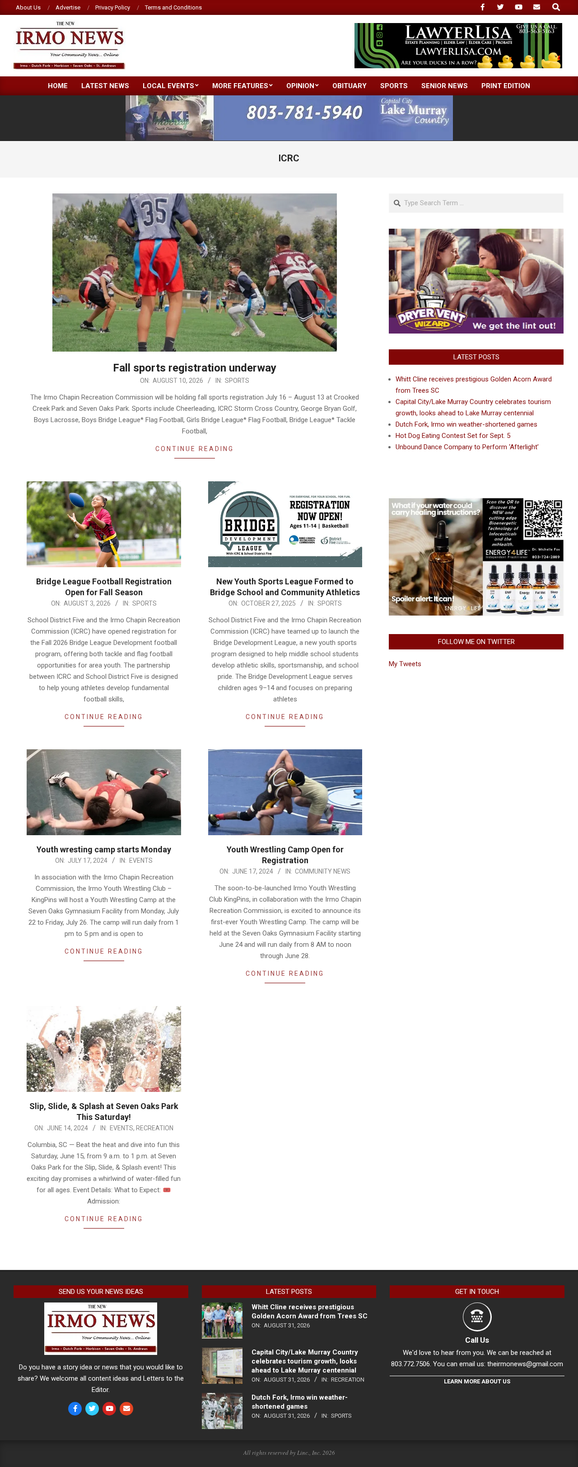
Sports (237, 380)
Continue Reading (194, 448)
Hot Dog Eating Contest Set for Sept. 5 (453, 436)
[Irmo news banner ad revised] (458, 27)
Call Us (477, 1340)
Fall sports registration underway (194, 368)
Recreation (154, 1128)
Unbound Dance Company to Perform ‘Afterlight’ (467, 447)
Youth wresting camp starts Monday (104, 849)
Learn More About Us (477, 1381)
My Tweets (405, 664)
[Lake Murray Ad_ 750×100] (289, 99)
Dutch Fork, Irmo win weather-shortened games (466, 424)
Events (141, 860)
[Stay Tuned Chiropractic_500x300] (476, 501)
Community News (322, 871)
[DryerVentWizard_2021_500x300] (476, 234)
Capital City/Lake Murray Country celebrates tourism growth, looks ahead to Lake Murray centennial (305, 1361)
